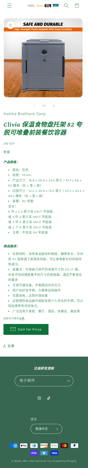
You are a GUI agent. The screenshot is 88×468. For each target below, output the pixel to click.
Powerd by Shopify (64, 460)
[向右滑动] (53, 105)
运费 (22, 318)
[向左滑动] (34, 105)
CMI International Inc (37, 460)
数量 (6, 152)
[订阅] (68, 381)
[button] (9, 5)
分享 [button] (11, 346)
